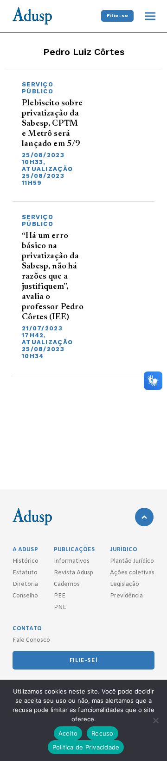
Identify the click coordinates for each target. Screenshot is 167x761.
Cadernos (67, 584)
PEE (59, 596)
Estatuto (25, 573)
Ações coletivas (132, 573)
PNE (60, 607)
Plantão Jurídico (132, 561)
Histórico (26, 561)
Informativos (72, 561)
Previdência (126, 596)
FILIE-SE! (83, 660)
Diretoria (25, 584)
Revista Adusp (73, 573)
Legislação (124, 584)
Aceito (68, 733)
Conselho (25, 596)
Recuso (102, 733)
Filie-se (117, 15)
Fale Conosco (31, 640)
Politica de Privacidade (86, 747)
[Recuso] (155, 720)
